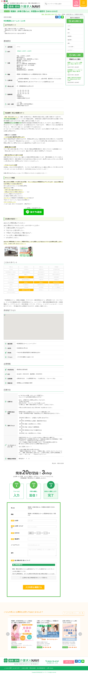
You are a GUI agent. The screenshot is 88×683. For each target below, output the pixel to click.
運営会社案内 (33, 668)
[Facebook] (56, 17)
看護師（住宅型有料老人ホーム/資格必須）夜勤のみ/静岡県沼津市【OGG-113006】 (21, 622)
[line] (82, 661)
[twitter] (59, 17)
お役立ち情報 (25, 668)
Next (80, 634)
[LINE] (62, 17)
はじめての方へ (16, 668)
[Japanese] (2, 0)
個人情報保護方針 (41, 668)
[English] (4, 0)
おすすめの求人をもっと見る (73, 613)
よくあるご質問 (8, 668)
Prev (8, 634)
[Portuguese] (7, 0)
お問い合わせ (50, 668)
